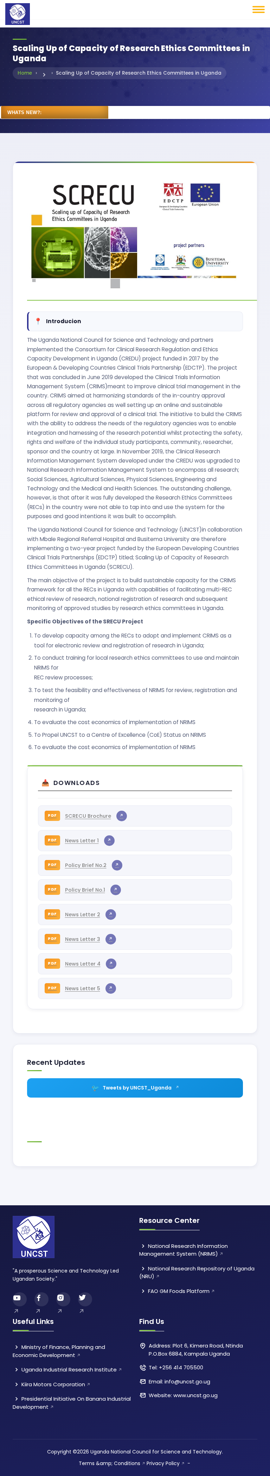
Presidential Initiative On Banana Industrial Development (72, 1403)
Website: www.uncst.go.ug (183, 1395)
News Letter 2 (82, 914)
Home (25, 73)
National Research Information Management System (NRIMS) (183, 1250)
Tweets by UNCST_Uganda (137, 1087)
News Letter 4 (83, 963)
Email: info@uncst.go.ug (179, 1381)
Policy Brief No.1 (85, 889)
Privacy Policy (163, 1463)
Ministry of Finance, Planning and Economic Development (59, 1351)
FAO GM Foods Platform (178, 1291)
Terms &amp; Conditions (109, 1463)
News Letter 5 (82, 988)
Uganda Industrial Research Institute (68, 1369)
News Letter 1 (82, 840)
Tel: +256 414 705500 (176, 1367)
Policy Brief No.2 (86, 865)
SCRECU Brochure (88, 815)
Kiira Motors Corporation (52, 1384)
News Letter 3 (82, 939)
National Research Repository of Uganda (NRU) (197, 1272)
